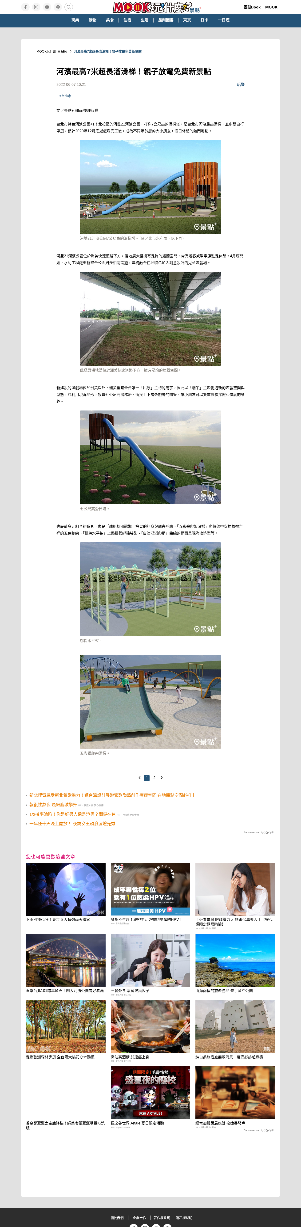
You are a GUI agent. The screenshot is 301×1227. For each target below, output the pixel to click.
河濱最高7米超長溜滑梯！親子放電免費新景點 (108, 51)
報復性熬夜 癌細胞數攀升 (53, 804)
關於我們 (117, 1218)
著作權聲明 (162, 1218)
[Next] (161, 777)
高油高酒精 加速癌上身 (130, 1057)
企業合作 (139, 1218)
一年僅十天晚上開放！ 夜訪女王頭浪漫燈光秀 (72, 823)
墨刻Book (252, 7)
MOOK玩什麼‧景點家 (51, 51)
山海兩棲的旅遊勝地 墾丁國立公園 (224, 991)
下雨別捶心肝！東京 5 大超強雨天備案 (58, 920)
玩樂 (241, 85)
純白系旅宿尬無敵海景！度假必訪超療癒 (229, 1057)
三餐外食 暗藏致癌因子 (130, 991)
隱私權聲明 (184, 1218)
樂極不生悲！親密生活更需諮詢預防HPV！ (147, 920)
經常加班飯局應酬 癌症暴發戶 (220, 1123)
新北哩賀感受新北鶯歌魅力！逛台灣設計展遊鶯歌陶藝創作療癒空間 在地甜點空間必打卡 (112, 795)
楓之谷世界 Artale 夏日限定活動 (137, 1123)
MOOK (271, 7)
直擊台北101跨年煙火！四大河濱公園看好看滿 (65, 991)
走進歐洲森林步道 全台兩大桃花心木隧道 (60, 1057)
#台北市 (65, 96)
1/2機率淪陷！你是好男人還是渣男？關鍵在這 (72, 814)
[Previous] (139, 777)
